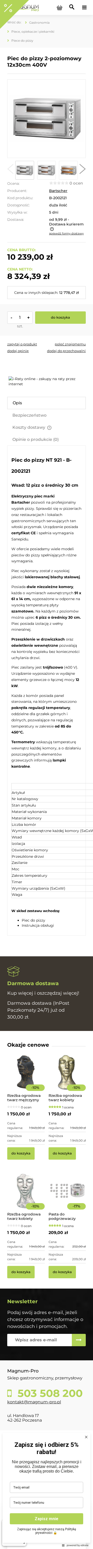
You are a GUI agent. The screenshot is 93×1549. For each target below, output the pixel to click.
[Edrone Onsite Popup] (46, 774)
